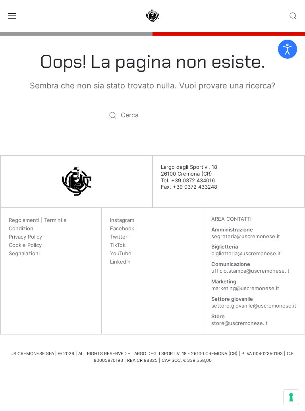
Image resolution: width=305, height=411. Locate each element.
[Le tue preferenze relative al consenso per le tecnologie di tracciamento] (291, 397)
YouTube (120, 253)
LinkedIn (120, 261)
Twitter (118, 236)
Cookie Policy (25, 245)
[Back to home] (152, 16)
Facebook (122, 228)
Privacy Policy (25, 236)
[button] (12, 16)
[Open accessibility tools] (287, 49)
